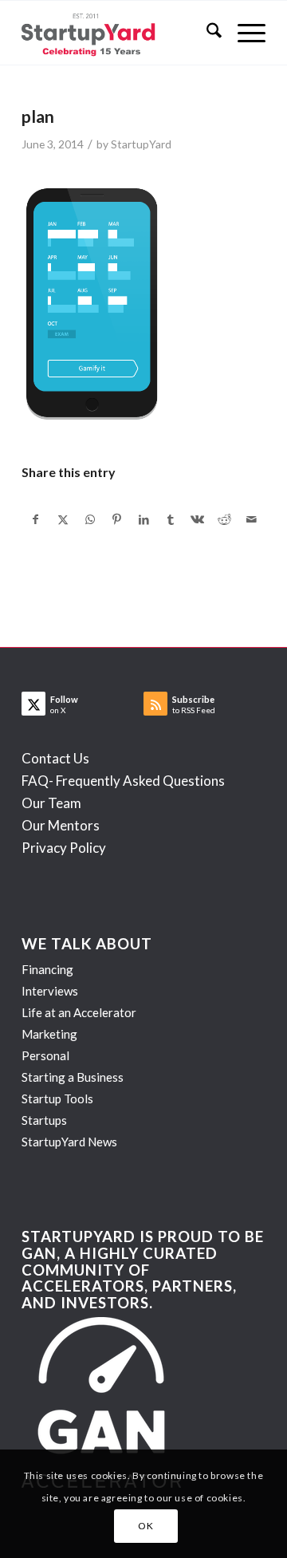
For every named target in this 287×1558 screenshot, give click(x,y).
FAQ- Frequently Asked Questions (123, 780)
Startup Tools (57, 1098)
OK (145, 1526)
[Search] (206, 33)
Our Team (51, 803)
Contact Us (55, 758)
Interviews (50, 991)
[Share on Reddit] (224, 519)
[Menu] (243, 33)
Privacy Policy (64, 847)
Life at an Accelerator (79, 1012)
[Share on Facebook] (35, 519)
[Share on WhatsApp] (90, 519)
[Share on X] (63, 519)
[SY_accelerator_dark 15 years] (119, 33)
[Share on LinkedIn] (144, 519)
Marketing (49, 1034)
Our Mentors (61, 825)
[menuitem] (206, 33)
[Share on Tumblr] (171, 519)
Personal (45, 1055)
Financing (47, 969)
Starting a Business (73, 1077)
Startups (44, 1120)
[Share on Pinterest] (117, 519)
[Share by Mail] (251, 519)
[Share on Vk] (198, 519)
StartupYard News (69, 1141)
